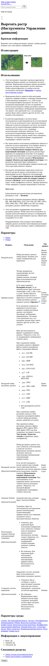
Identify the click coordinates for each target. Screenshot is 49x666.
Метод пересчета (13, 629)
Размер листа (14, 631)
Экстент (31, 621)
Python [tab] (8, 240)
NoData (17, 623)
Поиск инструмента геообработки (18, 657)
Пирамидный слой (28, 627)
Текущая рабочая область (17, 621)
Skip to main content (8, 2)
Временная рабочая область (31, 629)
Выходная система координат (24, 625)
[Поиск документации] (24, 6)
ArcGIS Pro (5, 4)
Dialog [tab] (7, 238)
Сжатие (4, 621)
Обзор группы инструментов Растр (19, 654)
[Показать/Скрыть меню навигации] (11, 4)
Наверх (4, 661)
